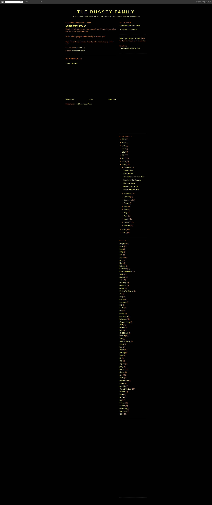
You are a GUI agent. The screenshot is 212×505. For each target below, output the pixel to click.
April (126, 216)
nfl (120, 358)
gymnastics (123, 316)
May (126, 213)
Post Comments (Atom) (83, 104)
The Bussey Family (106, 12)
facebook (122, 302)
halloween (122, 319)
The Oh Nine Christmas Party (133, 177)
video (121, 414)
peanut (121, 369)
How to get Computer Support (129, 38)
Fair (120, 305)
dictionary (122, 283)
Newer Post (70, 99)
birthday (122, 266)
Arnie (121, 246)
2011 (124, 158)
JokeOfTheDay (124, 341)
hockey (122, 327)
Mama (121, 350)
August (127, 203)
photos (121, 372)
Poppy (121, 383)
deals (121, 280)
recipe (121, 397)
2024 (124, 139)
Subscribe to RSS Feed (128, 29)
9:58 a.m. (82, 48)
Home (91, 99)
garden (121, 313)
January (127, 225)
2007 (124, 233)
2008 (124, 229)
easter (121, 299)
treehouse (122, 411)
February (127, 222)
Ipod (121, 339)
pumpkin (122, 386)
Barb (121, 249)
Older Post (112, 99)
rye (120, 400)
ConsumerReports (125, 271)
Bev (120, 255)
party (121, 367)
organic (122, 364)
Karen (121, 344)
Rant (121, 394)
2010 (124, 162)
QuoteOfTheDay (78, 51)
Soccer (122, 406)
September (128, 200)
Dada (121, 274)
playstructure (124, 380)
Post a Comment (72, 63)
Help (121, 325)
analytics (122, 244)
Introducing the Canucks (132, 180)
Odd (120, 361)
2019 (124, 149)
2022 (124, 146)
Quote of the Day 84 (76, 26)
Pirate (121, 378)
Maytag (122, 353)
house (121, 330)
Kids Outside (128, 174)
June (126, 209)
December (128, 168)
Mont (121, 355)
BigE (121, 257)
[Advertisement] (110, 6)
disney (121, 288)
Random (122, 392)
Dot (120, 294)
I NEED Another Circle (131, 190)
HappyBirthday (124, 322)
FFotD (121, 308)
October (127, 197)
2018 (124, 152)
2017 (124, 155)
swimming (123, 408)
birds (121, 263)
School (121, 403)
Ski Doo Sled (128, 170)
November (128, 193)
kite (120, 347)
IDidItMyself (123, 333)
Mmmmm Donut (129, 183)
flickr (121, 311)
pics (120, 375)
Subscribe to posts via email (129, 26)
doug (121, 297)
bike (120, 260)
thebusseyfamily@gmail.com (129, 48)
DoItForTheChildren (126, 291)
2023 (124, 142)
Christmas (123, 269)
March (126, 219)
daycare (122, 277)
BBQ (121, 252)
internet (122, 336)
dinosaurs (122, 285)
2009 (124, 165)
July (125, 206)
